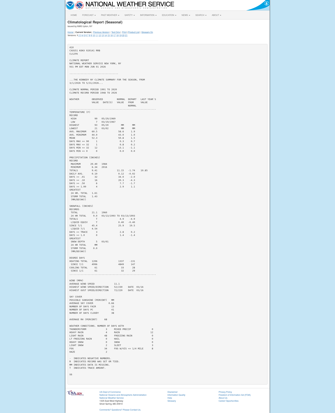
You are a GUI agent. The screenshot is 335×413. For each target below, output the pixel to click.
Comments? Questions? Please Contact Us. (120, 409)
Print (124, 32)
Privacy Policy (225, 391)
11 (96, 35)
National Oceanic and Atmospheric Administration (123, 394)
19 (120, 35)
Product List (133, 32)
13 (102, 35)
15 (108, 35)
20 (123, 35)
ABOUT (215, 14)
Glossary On (147, 32)
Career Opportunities (229, 400)
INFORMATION (147, 14)
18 (117, 35)
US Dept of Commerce (110, 391)
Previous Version (101, 32)
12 (99, 35)
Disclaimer (173, 391)
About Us (223, 397)
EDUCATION (168, 14)
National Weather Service (111, 397)
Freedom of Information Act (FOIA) (235, 394)
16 (111, 35)
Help (170, 397)
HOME (74, 14)
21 (126, 35)
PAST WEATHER (109, 14)
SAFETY (129, 14)
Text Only (115, 32)
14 (105, 35)
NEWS (185, 14)
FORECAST (88, 14)
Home (70, 32)
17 (114, 35)
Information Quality (176, 394)
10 (93, 35)
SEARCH (200, 14)
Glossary (172, 400)
